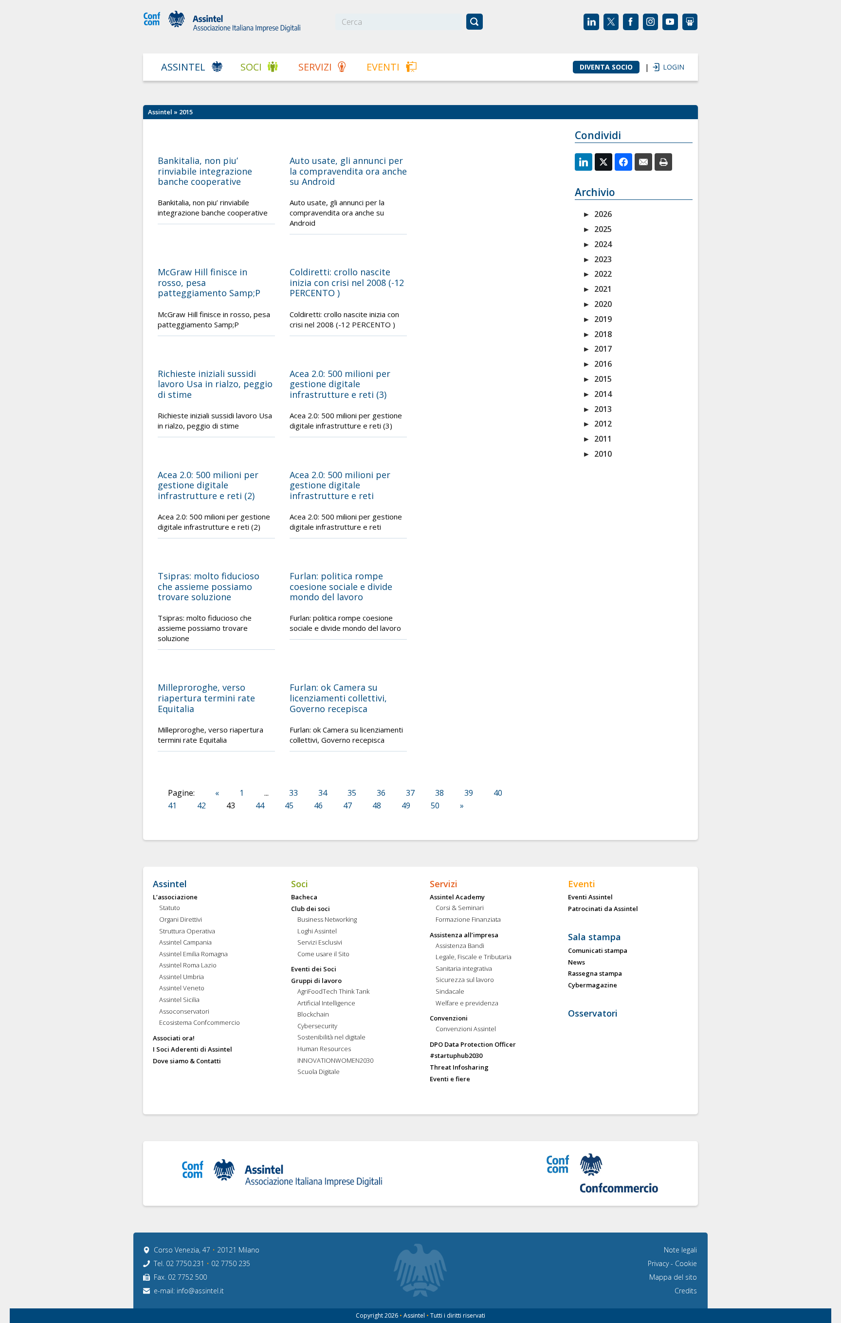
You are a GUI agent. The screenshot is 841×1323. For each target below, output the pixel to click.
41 (172, 805)
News (576, 962)
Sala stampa (594, 937)
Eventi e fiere (450, 1079)
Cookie (686, 1263)
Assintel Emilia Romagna (193, 954)
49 (406, 805)
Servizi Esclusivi (319, 943)
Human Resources (324, 1049)
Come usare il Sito (323, 954)
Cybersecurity (317, 1026)
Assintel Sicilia (179, 1000)
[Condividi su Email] (643, 162)
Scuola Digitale (318, 1072)
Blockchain (313, 1015)
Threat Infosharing (459, 1068)
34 (322, 792)
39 (468, 792)
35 (351, 792)
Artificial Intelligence (326, 1003)
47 (347, 805)
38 (439, 792)
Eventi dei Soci (313, 969)
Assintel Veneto (181, 988)
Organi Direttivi (180, 920)
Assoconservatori (184, 1012)
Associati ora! (174, 1038)
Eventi (383, 66)
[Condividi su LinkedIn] (583, 162)
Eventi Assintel (590, 897)
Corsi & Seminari (460, 908)
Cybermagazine (592, 985)
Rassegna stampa (595, 974)
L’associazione (175, 897)
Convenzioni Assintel (466, 1029)
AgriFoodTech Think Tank (333, 992)
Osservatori (593, 1013)
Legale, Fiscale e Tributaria (474, 957)
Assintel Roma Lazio (188, 965)
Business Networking (327, 920)
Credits (686, 1290)
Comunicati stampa (597, 951)
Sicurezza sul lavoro (465, 980)
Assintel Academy (457, 897)
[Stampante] (663, 162)
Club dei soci (310, 909)
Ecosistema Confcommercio (199, 1023)
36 (381, 792)
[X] (603, 162)
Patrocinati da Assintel (603, 909)
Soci (251, 66)
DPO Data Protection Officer (473, 1045)
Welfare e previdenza (467, 1003)
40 (498, 792)
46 (318, 805)
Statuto (169, 908)
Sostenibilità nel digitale (331, 1037)
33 (293, 792)
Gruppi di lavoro (316, 981)
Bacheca (304, 897)
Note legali (680, 1249)
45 (289, 805)
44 (260, 805)
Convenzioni (449, 1018)
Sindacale (450, 992)
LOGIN (669, 67)
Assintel (183, 66)
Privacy (659, 1263)
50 (435, 805)
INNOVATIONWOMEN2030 (335, 1061)
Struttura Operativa (187, 931)
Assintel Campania (185, 943)
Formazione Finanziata (468, 920)
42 (201, 805)
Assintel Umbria (181, 977)
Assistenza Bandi (460, 946)
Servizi (315, 66)
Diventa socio (606, 67)
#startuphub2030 (456, 1056)
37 (410, 792)
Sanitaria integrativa (464, 969)
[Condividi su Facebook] (623, 162)
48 (376, 805)
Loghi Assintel (317, 931)
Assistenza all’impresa (464, 935)
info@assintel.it (200, 1290)
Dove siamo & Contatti (187, 1061)
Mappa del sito (673, 1277)
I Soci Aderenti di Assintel (192, 1050)
